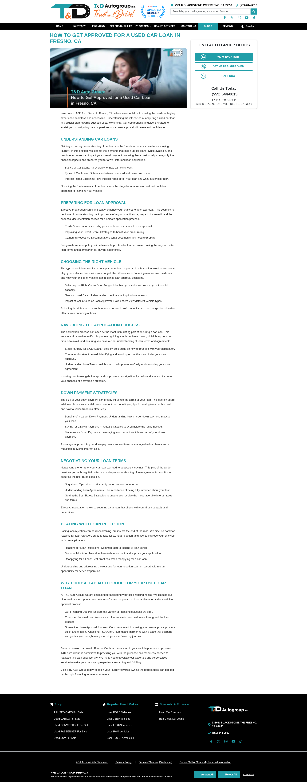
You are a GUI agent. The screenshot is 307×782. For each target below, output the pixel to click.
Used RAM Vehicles (117, 731)
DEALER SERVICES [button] (166, 26)
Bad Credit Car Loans (171, 718)
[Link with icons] (225, 17)
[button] (253, 11)
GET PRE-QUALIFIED (121, 26)
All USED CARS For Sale (68, 712)
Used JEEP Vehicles (118, 718)
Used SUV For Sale (65, 738)
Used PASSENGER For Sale (70, 731)
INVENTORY (79, 26)
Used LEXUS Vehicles (119, 725)
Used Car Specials (170, 712)
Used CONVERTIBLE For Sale (71, 725)
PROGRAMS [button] (143, 26)
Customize (248, 774)
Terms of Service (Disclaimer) (155, 762)
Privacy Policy (123, 762)
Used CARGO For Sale (67, 718)
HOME (59, 26)
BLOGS (208, 26)
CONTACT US (188, 26)
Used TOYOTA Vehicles (120, 738)
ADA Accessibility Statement (92, 762)
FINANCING (98, 26)
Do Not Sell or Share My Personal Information (205, 762)
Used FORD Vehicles (118, 712)
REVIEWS (228, 26)
